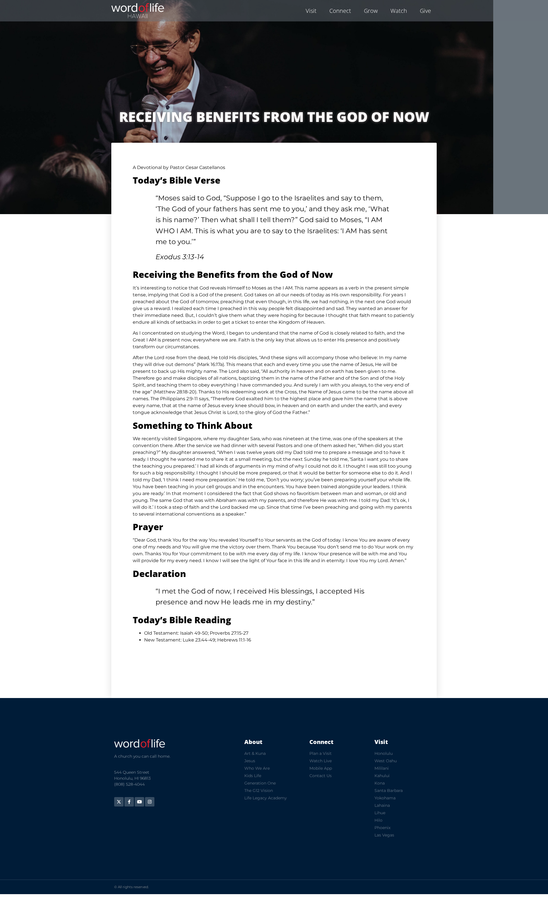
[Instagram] (149, 802)
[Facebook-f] (129, 802)
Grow (371, 11)
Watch (398, 11)
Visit (311, 11)
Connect (340, 11)
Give (425, 11)
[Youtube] (139, 802)
